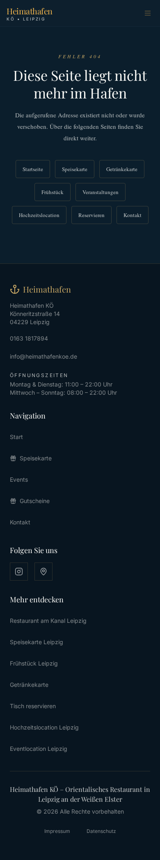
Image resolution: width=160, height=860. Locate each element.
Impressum (57, 831)
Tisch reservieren (33, 705)
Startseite (33, 169)
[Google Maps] (43, 572)
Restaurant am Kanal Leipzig (48, 620)
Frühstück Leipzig (34, 663)
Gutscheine (35, 500)
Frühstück (52, 192)
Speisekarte (74, 169)
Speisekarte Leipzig (36, 641)
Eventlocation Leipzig (38, 748)
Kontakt (132, 215)
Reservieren (91, 215)
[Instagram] (19, 572)
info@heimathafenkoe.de (43, 356)
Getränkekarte (121, 169)
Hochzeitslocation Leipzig (44, 727)
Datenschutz (101, 831)
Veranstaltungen (100, 192)
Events (19, 479)
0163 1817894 (29, 338)
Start (16, 436)
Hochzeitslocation (39, 215)
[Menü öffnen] (148, 13)
